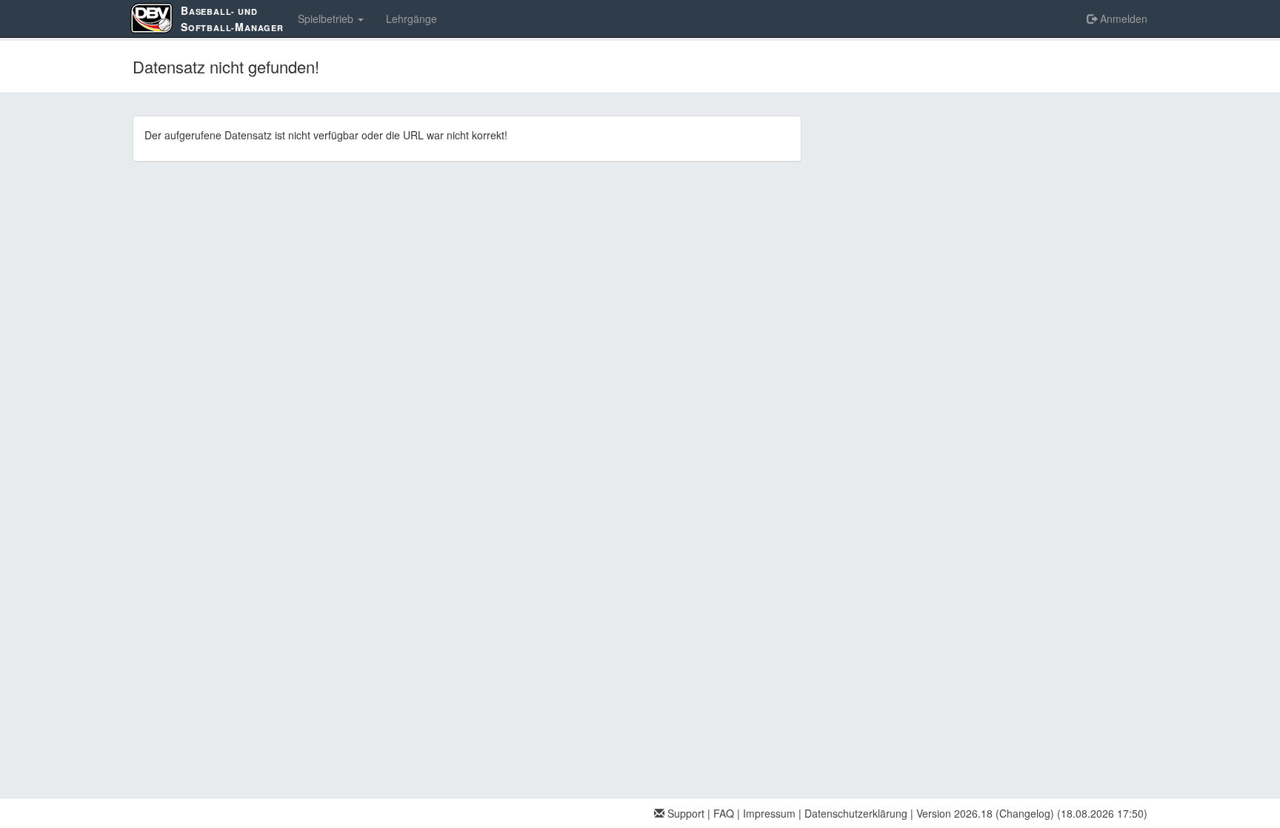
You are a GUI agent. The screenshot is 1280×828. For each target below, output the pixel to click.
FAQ (723, 813)
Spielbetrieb (327, 18)
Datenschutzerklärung (855, 813)
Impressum (769, 813)
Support (684, 813)
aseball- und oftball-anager (232, 18)
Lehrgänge (411, 18)
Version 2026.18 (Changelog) (985, 813)
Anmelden (1122, 18)
